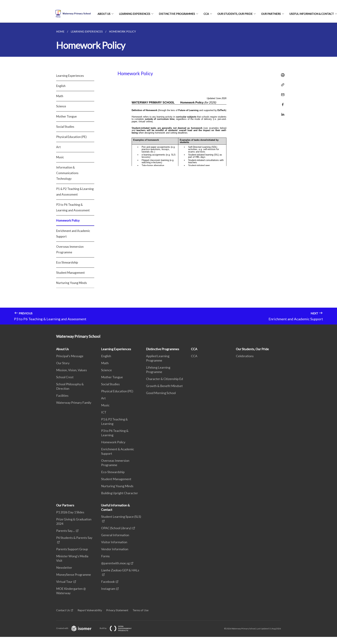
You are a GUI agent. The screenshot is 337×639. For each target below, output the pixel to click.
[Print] (281, 75)
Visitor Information (114, 542)
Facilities (62, 395)
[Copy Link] (281, 85)
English (60, 86)
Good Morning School (161, 393)
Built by (103, 628)
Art (58, 147)
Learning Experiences (134, 13)
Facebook (108, 581)
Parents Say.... (65, 531)
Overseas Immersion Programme (70, 249)
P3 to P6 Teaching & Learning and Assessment (73, 207)
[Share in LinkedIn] (281, 112)
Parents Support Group (72, 549)
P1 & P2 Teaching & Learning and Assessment (75, 191)
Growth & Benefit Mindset (164, 386)
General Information (115, 535)
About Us (104, 13)
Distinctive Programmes (177, 13)
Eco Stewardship (67, 262)
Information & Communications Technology (67, 173)
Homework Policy (68, 220)
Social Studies (65, 126)
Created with (62, 628)
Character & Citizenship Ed (164, 379)
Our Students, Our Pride (235, 13)
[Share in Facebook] (281, 102)
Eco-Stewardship (113, 472)
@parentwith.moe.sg (115, 563)
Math (59, 96)
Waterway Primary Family (73, 402)
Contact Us (63, 610)
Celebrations (245, 356)
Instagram (108, 589)
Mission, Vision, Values (71, 370)
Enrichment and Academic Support (73, 233)
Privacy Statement (117, 610)
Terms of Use (140, 610)
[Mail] (281, 92)
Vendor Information (114, 549)
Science (61, 106)
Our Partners (271, 13)
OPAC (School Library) (116, 528)
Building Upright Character (119, 493)
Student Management (70, 272)
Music (60, 157)
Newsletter (64, 567)
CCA (206, 13)
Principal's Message (69, 356)
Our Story (63, 363)
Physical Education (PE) (71, 137)
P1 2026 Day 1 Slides (70, 512)
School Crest (65, 377)
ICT (103, 412)
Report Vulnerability (90, 610)
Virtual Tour (64, 581)
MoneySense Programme (73, 574)
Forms (105, 556)
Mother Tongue (66, 116)
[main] (168, 174)
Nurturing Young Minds (71, 283)
